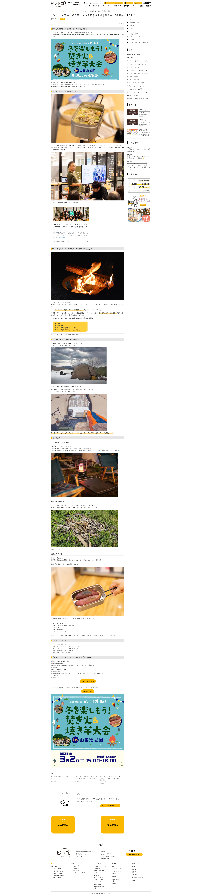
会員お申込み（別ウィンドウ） (116, 880)
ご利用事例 (97, 868)
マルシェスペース (98, 879)
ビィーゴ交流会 (144, 73)
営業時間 (134, 872)
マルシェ (131, 89)
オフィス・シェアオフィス (81, 872)
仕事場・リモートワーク (60, 871)
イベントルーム (98, 872)
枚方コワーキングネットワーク (139, 42)
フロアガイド (135, 863)
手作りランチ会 (133, 98)
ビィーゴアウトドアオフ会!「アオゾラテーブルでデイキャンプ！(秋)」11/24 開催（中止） (110, 778)
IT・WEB (131, 57)
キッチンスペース (98, 877)
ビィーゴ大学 (134, 34)
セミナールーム (98, 875)
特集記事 (114, 876)
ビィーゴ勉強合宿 (133, 79)
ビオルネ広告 (97, 884)
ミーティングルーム (99, 870)
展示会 (132, 39)
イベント (74, 11)
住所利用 (114, 863)
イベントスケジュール (135, 61)
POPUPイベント (135, 22)
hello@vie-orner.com (85, 856)
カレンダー (133, 28)
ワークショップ (135, 37)
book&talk (133, 20)
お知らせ (114, 873)
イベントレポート (118, 871)
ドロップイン (77, 866)
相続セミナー (144, 98)
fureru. (140, 54)
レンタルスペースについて (101, 866)
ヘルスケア (142, 86)
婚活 (129, 95)
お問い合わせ (135, 874)
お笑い (146, 61)
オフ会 (62, 19)
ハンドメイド (144, 70)
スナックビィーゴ (140, 64)
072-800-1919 (82, 855)
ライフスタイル (142, 92)
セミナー (133, 31)
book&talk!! (131, 54)
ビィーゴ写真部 (133, 76)
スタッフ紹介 (57, 877)
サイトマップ (135, 880)
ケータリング (97, 881)
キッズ (130, 64)
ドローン (139, 67)
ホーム (54, 863)
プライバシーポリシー (137, 877)
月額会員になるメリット (60, 875)
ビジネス (141, 83)
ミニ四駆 (139, 89)
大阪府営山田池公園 (61, 665)
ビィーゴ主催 (132, 73)
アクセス (134, 866)
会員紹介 (114, 883)
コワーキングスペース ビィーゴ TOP (60, 11)
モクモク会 (131, 92)
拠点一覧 (134, 869)
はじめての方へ (58, 868)
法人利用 (76, 870)
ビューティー (132, 86)
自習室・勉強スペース (60, 873)
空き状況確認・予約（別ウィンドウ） (99, 887)
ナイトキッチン (133, 70)
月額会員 (76, 868)
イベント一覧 (117, 868)
